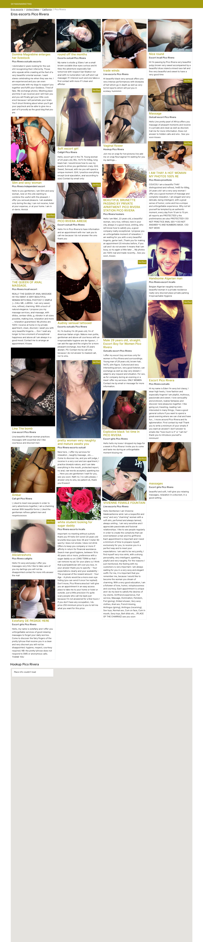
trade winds (111, 70)
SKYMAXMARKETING (21, 4)
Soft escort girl (68, 148)
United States (32, 9)
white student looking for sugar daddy (75, 523)
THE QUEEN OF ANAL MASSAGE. (27, 283)
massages (156, 483)
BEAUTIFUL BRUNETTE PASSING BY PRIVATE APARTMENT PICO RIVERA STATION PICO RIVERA (121, 205)
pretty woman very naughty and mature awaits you (77, 442)
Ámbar (16, 495)
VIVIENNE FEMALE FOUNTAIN (124, 502)
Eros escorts (17, 9)
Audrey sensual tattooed (75, 323)
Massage (155, 113)
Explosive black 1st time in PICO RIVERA (121, 433)
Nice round (156, 54)
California (47, 9)
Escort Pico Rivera (161, 380)
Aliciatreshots (21, 555)
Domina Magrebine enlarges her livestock (31, 56)
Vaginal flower (113, 145)
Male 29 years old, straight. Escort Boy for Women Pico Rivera (122, 343)
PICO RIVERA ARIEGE (72, 221)
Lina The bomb (22, 428)
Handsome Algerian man (165, 278)
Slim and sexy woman (27, 182)
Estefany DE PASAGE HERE (30, 620)
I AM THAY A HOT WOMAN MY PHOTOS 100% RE (167, 174)
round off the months (72, 54)
